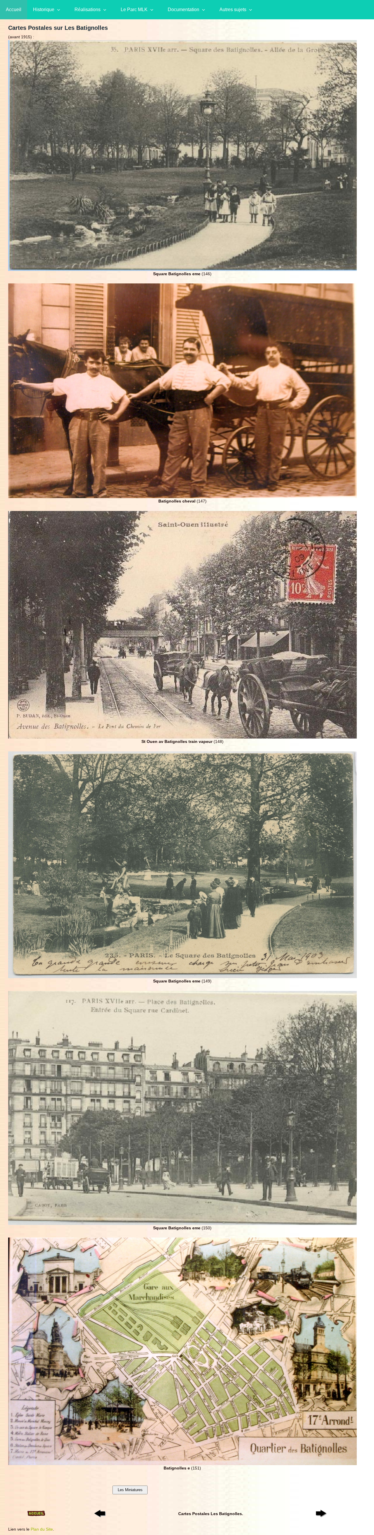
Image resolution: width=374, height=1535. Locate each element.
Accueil (13, 9)
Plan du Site (42, 1529)
